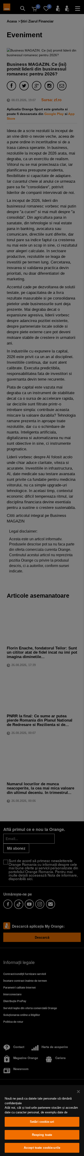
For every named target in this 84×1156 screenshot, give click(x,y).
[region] (42, 1120)
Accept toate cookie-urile (42, 1147)
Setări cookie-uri (42, 1121)
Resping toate (42, 1135)
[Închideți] (78, 1091)
